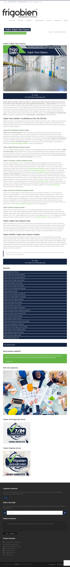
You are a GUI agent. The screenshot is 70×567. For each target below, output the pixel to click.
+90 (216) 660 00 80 (22, 1)
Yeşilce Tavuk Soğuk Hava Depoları (13, 283)
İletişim (66, 20)
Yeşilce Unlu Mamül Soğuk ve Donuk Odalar (16, 327)
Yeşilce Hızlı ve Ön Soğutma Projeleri (14, 299)
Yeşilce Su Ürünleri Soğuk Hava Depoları (15, 288)
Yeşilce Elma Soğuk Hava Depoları (13, 302)
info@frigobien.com (10, 552)
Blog (62, 4)
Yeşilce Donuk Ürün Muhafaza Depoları (14, 277)
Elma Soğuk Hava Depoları (43, 172)
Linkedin (43, 4)
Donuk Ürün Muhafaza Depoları (23, 203)
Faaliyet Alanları (39, 20)
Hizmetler (28, 20)
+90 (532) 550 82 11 (12, 1)
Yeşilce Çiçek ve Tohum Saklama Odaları (15, 329)
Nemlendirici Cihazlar (43, 181)
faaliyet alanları (55, 185)
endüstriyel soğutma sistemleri (20, 143)
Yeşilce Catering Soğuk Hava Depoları (14, 324)
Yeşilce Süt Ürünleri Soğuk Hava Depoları (15, 296)
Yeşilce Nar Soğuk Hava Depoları (13, 305)
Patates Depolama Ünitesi (38, 170)
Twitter (40, 4)
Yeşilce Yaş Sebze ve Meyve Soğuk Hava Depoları (17, 310)
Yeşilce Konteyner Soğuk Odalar (12, 335)
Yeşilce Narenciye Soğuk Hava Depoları (14, 307)
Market (66, 4)
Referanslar (58, 20)
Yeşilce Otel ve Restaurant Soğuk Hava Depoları (17, 321)
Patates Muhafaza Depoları (37, 168)
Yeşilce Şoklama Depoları (10, 291)
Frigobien (17, 564)
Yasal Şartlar (52, 564)
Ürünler (49, 20)
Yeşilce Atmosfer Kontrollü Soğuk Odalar (15, 313)
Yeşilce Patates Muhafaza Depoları (13, 316)
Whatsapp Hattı (9, 555)
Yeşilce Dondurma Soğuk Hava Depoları (14, 294)
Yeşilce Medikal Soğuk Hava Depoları (14, 332)
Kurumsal (20, 20)
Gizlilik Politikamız (62, 564)
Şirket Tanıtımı (10, 345)
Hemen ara (8, 361)
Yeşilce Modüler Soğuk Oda (11, 338)
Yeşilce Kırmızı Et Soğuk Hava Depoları (14, 280)
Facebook (29, 4)
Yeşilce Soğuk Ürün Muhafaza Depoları (14, 274)
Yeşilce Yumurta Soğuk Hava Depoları (14, 285)
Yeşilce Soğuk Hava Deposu (60, 32)
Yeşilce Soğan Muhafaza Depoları (13, 318)
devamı (6, 498)
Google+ (36, 4)
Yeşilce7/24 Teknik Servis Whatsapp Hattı (35, 96)
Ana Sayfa (12, 20)
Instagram (33, 4)
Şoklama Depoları (42, 217)
